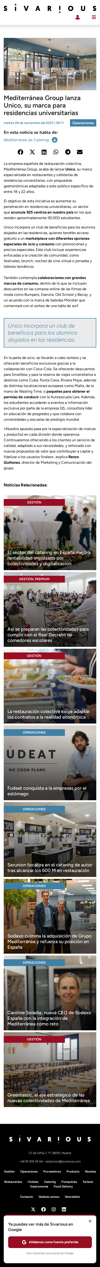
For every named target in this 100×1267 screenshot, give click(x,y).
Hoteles (33, 1182)
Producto (73, 1171)
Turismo (88, 1182)
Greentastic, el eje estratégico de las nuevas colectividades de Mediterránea (48, 1097)
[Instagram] (53, 1209)
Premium (42, 579)
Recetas (90, 1171)
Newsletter (72, 1196)
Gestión (34, 502)
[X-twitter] (33, 1209)
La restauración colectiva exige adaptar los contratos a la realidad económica (48, 714)
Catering (50, 1182)
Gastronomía (39, 1186)
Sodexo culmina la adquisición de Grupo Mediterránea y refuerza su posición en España (49, 941)
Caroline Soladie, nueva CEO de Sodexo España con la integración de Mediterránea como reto (49, 1018)
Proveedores (52, 1171)
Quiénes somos (49, 1196)
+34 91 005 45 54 (31, 1161)
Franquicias (69, 1182)
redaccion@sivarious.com (63, 1161)
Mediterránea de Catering (26, 140)
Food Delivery (63, 1186)
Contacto (26, 1196)
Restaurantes (13, 1182)
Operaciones (83, 123)
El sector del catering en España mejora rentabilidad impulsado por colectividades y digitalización (48, 558)
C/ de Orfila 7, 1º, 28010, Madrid (50, 1153)
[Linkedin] (64, 1209)
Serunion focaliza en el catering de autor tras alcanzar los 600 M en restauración (49, 867)
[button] (20, 152)
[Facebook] (43, 1209)
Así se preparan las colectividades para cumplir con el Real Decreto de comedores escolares (48, 634)
